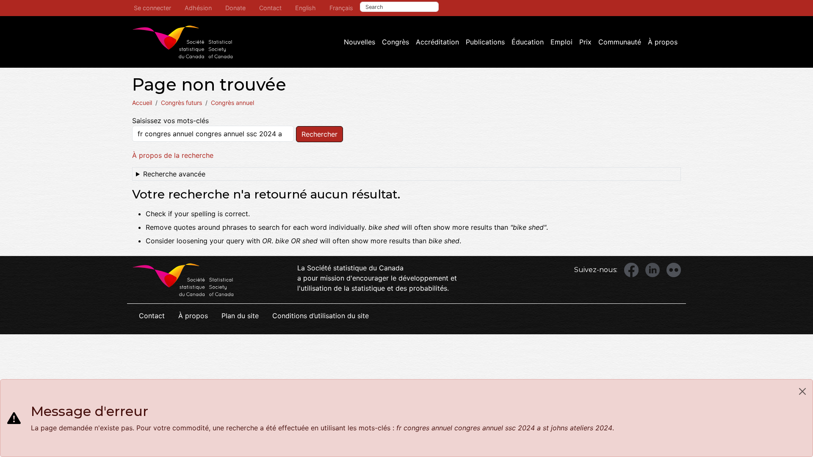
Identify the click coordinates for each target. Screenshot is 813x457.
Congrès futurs (181, 102)
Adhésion (198, 7)
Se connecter (152, 7)
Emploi (561, 42)
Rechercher (319, 134)
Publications (485, 42)
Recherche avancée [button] (174, 174)
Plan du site (240, 315)
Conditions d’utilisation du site (320, 315)
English (305, 7)
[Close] (802, 391)
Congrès (395, 42)
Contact (270, 7)
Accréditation (437, 42)
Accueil (142, 102)
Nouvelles (359, 42)
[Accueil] (182, 41)
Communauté (619, 42)
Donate (235, 7)
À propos (663, 42)
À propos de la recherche (172, 155)
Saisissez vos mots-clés (170, 120)
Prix (585, 42)
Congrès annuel (232, 102)
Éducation (528, 42)
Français (341, 7)
